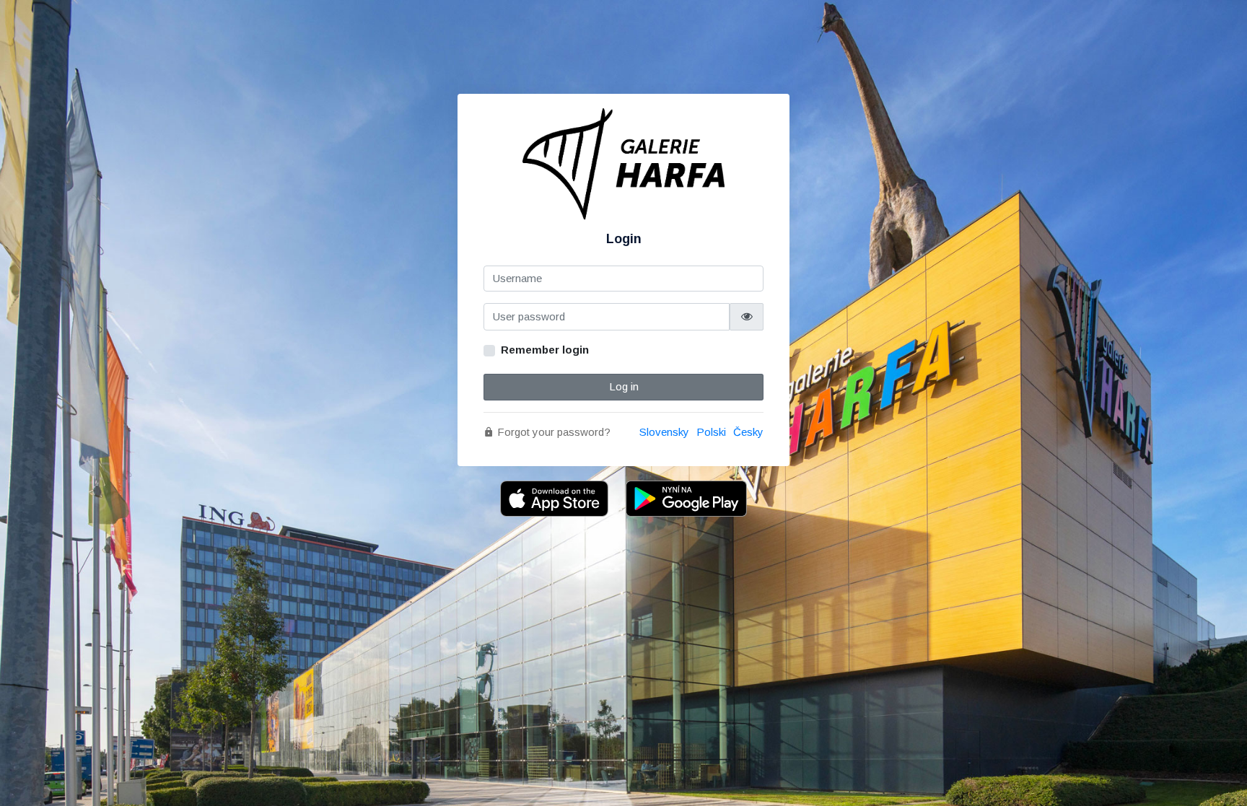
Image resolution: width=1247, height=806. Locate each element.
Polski (711, 432)
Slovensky (664, 432)
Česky (748, 432)
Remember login (545, 349)
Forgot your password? (552, 432)
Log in (624, 386)
